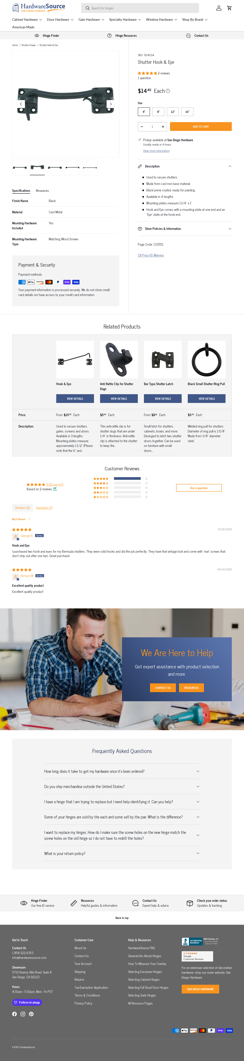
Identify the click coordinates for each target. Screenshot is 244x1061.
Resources (191, 687)
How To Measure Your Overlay (147, 963)
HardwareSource (27, 1047)
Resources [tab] (42, 190)
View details (75, 398)
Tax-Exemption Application (91, 987)
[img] (21, 529)
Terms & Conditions (87, 995)
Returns (79, 979)
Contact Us (163, 687)
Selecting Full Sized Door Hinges (148, 987)
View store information (156, 150)
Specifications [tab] (21, 190)
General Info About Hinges (144, 955)
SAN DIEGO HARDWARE (200, 989)
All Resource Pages (140, 1003)
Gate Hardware (89, 19)
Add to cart (201, 126)
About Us (80, 947)
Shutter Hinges (29, 45)
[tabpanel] (65, 222)
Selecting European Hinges (145, 971)
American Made (23, 27)
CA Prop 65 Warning (151, 255)
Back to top (122, 917)
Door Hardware (58, 19)
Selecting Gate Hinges (142, 995)
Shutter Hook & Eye (48, 45)
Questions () (44, 507)
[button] (229, 8)
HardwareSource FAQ (141, 947)
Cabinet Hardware (25, 19)
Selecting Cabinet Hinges (144, 979)
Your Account (83, 963)
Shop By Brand (192, 19)
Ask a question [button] (199, 487)
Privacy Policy (83, 1003)
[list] (65, 104)
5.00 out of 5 (55, 484)
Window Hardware (159, 19)
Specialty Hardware (123, 19)
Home (15, 45)
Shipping (80, 971)
